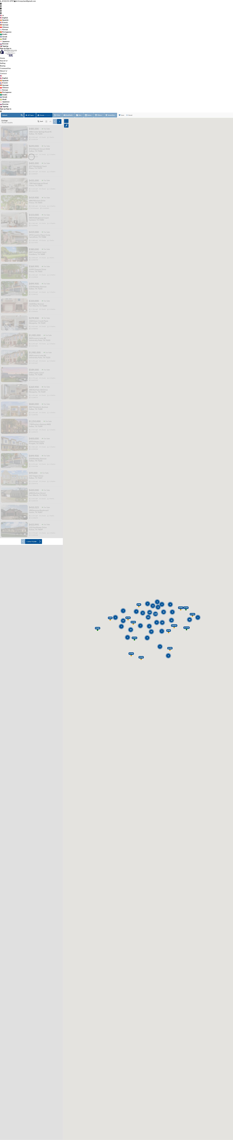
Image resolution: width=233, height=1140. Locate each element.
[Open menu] (1, 111)
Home (2, 58)
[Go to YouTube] (1, 11)
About (2, 71)
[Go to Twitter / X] (1, 8)
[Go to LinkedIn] (1, 13)
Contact (3, 73)
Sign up (3, 48)
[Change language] (2, 15)
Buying (2, 66)
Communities (5, 68)
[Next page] (59, 121)
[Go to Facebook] (1, 3)
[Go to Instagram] (1, 6)
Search (2, 61)
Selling (2, 63)
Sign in (8, 48)
